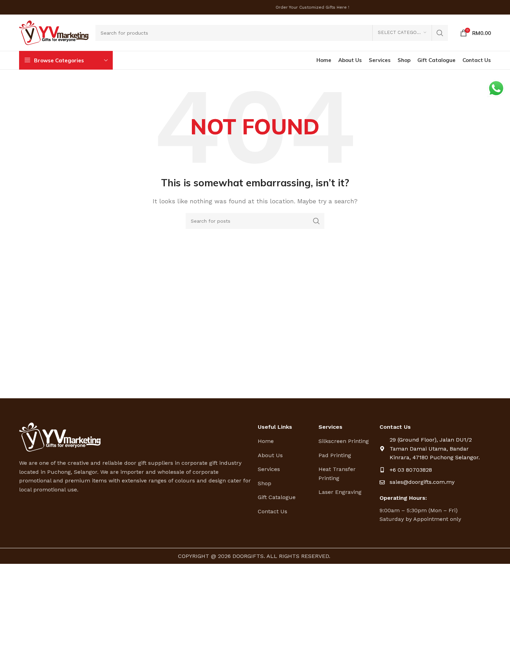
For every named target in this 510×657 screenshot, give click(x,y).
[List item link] (286, 441)
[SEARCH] (440, 33)
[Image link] (60, 436)
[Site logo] (53, 32)
